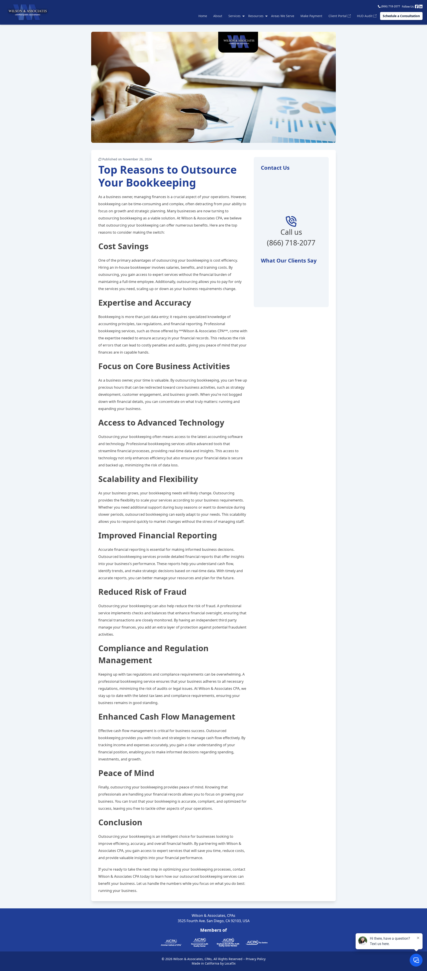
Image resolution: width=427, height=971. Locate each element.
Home (202, 16)
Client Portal (338, 16)
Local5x (230, 963)
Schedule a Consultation (401, 16)
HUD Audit (365, 16)
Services (234, 16)
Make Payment (311, 16)
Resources (256, 16)
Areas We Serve (282, 16)
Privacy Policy (256, 959)
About (217, 16)
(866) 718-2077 (390, 6)
